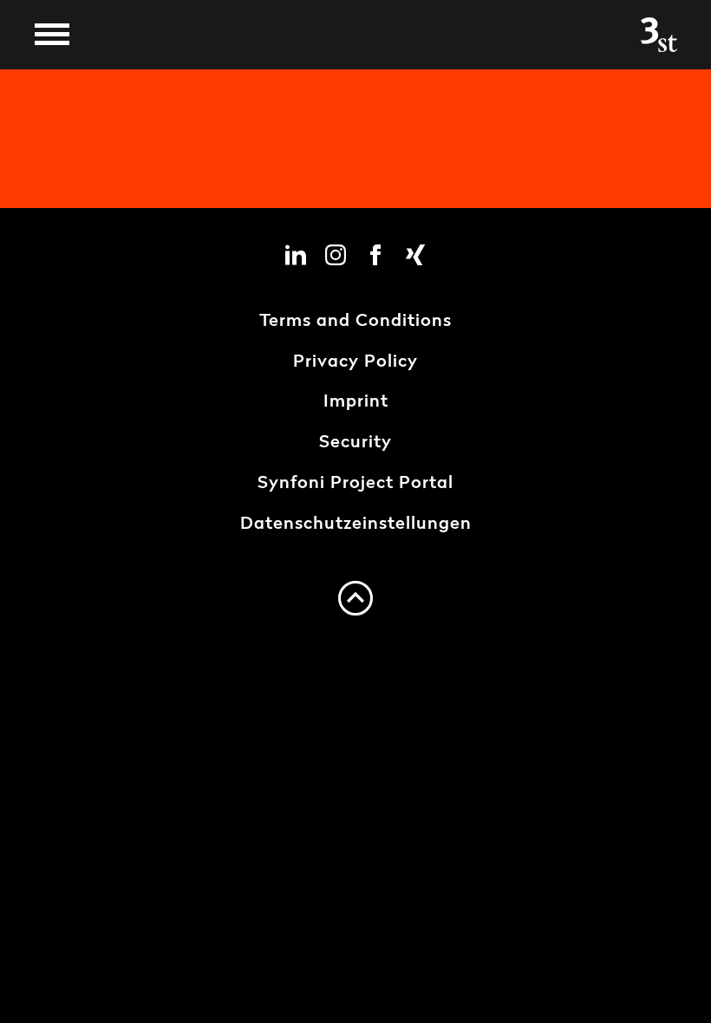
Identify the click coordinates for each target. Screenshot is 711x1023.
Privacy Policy (355, 362)
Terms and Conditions (355, 321)
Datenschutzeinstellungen (356, 524)
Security (355, 443)
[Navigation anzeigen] (52, 34)
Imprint (355, 402)
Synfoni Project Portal (355, 483)
